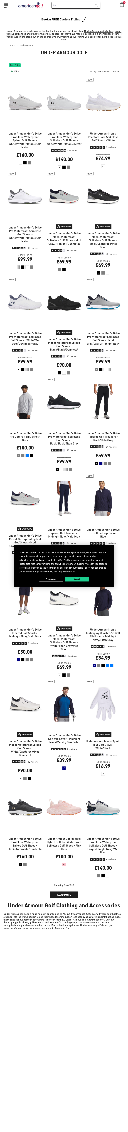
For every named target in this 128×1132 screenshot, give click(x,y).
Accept (77, 579)
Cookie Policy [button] (83, 567)
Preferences (51, 579)
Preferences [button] (69, 571)
